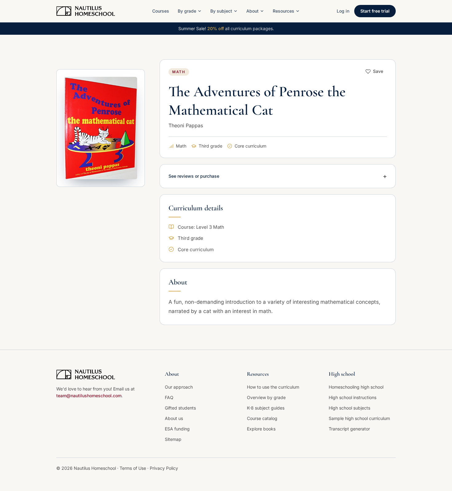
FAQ (169, 397)
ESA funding (177, 428)
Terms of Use (133, 468)
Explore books (261, 428)
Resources (283, 11)
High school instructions (352, 397)
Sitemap (173, 439)
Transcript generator (349, 428)
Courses (160, 11)
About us (174, 418)
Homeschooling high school (356, 387)
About (252, 11)
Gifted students (180, 407)
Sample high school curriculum (359, 418)
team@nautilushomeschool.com (88, 395)
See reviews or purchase (278, 176)
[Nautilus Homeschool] (85, 11)
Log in (343, 11)
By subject (221, 11)
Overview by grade (266, 397)
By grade (187, 11)
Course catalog (262, 418)
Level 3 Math (210, 227)
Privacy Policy (164, 468)
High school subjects (349, 407)
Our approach (179, 387)
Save (378, 71)
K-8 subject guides (265, 407)
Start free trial (375, 11)
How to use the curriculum (273, 387)
